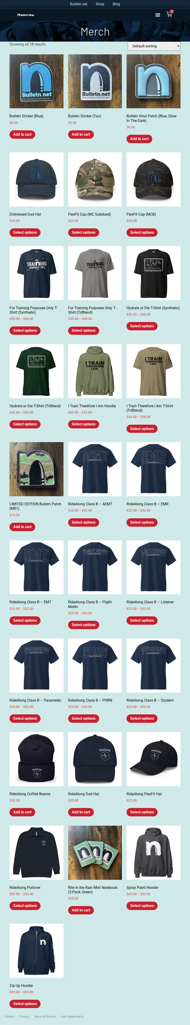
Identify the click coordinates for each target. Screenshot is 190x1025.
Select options (25, 232)
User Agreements (72, 1016)
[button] (158, 15)
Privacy (24, 1016)
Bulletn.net (78, 4)
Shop (100, 4)
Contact (10, 1016)
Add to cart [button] (22, 134)
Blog (116, 4)
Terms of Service (45, 1016)
